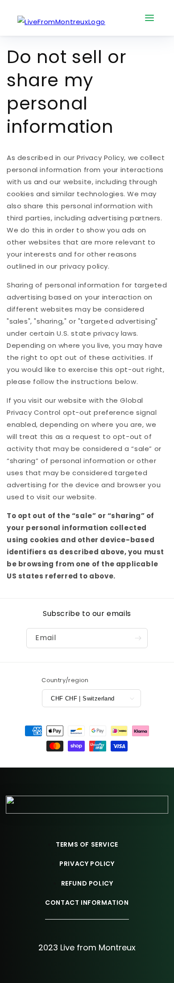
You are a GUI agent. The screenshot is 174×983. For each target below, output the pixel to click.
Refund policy (87, 883)
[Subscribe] (138, 638)
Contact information (86, 902)
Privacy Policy (86, 863)
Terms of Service (87, 844)
